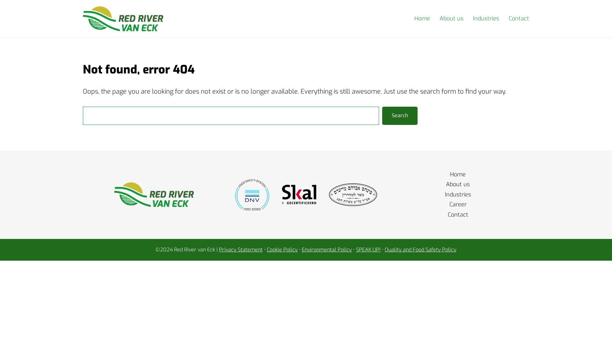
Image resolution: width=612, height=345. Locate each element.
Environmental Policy (327, 249)
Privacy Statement (241, 249)
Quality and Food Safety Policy (420, 249)
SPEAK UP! (368, 249)
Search (400, 115)
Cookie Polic (281, 249)
